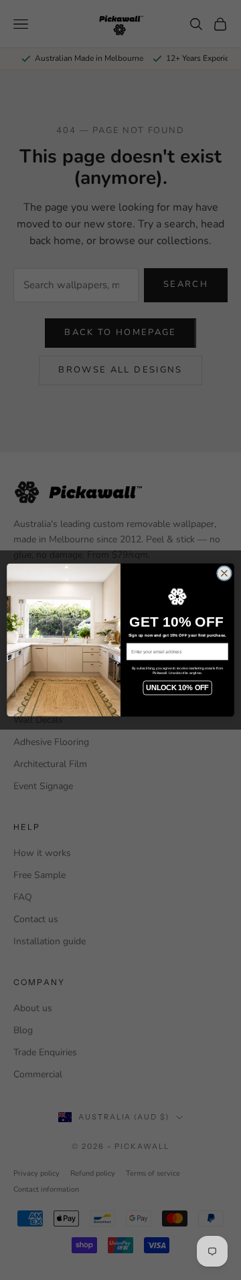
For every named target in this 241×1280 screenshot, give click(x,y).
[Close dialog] (224, 573)
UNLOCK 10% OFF (177, 687)
